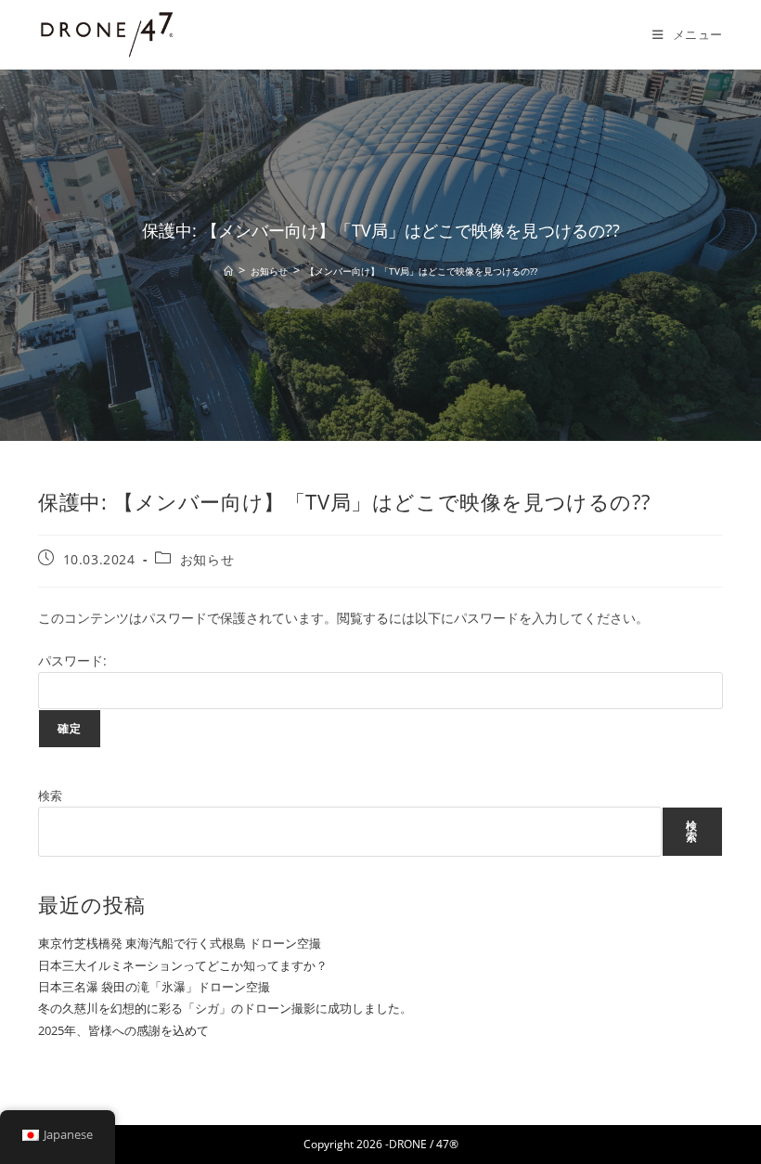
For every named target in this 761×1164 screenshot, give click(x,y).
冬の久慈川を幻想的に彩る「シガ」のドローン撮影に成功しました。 (225, 1008)
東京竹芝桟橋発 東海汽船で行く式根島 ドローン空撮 (179, 943)
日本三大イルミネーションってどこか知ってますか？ (183, 965)
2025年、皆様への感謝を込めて (123, 1030)
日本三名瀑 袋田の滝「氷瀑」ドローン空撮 (154, 986)
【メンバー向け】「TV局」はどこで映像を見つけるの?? (421, 271)
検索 (50, 795)
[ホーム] (228, 271)
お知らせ (207, 559)
